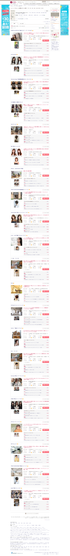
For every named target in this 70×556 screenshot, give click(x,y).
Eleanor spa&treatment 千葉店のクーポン (29, 178)
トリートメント (26, 531)
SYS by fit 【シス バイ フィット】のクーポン (30, 317)
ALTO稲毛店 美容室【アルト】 (17, 102)
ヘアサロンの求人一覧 (46, 21)
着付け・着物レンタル (21, 534)
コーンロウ (16, 531)
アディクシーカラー (12, 529)
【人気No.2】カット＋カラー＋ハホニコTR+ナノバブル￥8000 (32, 162)
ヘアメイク (45, 533)
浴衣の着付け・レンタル (39, 534)
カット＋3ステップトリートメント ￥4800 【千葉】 (31, 252)
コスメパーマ (40, 530)
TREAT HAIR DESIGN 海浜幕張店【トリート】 (20, 189)
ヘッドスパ (30, 531)
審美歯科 (36, 525)
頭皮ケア (23, 532)
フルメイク (12, 534)
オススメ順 (21, 23)
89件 (38, 110)
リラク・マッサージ (21, 525)
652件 (29, 267)
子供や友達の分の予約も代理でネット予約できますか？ (55, 46)
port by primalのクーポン (27, 68)
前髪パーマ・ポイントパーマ (23, 530)
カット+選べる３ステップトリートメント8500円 (30, 301)
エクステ (48, 530)
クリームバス (32, 532)
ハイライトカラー (27, 528)
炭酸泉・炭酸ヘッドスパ (27, 532)
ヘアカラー (43, 527)
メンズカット (15, 527)
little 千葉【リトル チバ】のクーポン (28, 157)
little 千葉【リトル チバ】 (15, 146)
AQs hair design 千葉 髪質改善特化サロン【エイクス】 (21, 79)
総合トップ (11, 5)
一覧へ (48, 43)
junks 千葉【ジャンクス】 (16, 488)
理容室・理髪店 (27, 535)
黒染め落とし (36, 529)
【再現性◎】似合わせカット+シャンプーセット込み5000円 (31, 296)
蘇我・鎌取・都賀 (43, 12)
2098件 (30, 385)
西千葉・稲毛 (33, 12)
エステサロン (51, 3)
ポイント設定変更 (53, 20)
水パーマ (18, 530)
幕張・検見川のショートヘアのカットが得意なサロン (29, 539)
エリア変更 (18, 13)
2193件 (30, 88)
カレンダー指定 (42, 15)
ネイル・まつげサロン (32, 3)
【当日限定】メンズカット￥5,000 (28, 229)
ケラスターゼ (11, 533)
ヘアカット (11, 527)
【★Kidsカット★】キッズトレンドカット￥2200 (30, 437)
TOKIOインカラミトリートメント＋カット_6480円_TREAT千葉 (32, 484)
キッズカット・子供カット (26, 527)
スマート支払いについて (54, 41)
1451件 (30, 291)
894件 (39, 385)
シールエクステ (13, 531)
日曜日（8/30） (36, 15)
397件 (39, 430)
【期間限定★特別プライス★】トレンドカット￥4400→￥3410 (32, 435)
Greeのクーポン (26, 294)
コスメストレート (44, 530)
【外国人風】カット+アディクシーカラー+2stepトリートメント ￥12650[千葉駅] (34, 93)
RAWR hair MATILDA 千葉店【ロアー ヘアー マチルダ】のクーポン (32, 43)
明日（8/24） (26, 15)
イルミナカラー (31, 528)
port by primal (13, 54)
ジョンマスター (18, 533)
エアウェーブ (36, 530)
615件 (39, 452)
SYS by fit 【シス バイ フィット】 (17, 305)
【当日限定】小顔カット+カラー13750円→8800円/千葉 (31, 231)
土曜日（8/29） (31, 15)
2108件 (30, 337)
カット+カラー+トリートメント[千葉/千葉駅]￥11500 (30, 506)
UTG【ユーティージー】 (15, 421)
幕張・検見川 (38, 12)
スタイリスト (53, 25)
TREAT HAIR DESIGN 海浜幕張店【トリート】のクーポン (31, 201)
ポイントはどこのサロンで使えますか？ (55, 45)
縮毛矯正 (11, 530)
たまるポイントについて (54, 18)
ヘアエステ (20, 532)
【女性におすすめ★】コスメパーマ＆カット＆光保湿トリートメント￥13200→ (34, 440)
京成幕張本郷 (18, 547)
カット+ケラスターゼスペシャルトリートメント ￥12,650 (31, 342)
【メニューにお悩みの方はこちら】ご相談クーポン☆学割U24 (32, 254)
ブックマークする (46, 30)
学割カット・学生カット (20, 527)
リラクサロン (45, 3)
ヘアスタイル (27, 3)
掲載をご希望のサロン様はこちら (54, 552)
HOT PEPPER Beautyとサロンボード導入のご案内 (41, 552)
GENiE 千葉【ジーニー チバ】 (16, 398)
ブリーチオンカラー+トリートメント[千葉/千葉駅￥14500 (31, 504)
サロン (52, 24)
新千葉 (25, 547)
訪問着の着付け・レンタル (46, 534)
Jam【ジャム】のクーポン (27, 135)
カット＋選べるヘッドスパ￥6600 (28, 142)
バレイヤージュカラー (39, 528)
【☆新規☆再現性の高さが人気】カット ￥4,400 (30, 457)
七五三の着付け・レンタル (13, 535)
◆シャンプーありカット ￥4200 (28, 115)
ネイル (14, 525)
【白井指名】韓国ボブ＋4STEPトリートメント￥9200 (31, 415)
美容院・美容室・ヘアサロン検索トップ (18, 5)
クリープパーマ (32, 530)
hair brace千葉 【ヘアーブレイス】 (17, 375)
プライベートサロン (23, 535)
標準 (14, 23)
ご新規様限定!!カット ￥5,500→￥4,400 (29, 369)
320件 (29, 132)
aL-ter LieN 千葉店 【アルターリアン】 (18, 235)
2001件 (39, 337)
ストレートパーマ (45, 529)
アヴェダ (15, 533)
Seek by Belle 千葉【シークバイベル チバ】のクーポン (31, 224)
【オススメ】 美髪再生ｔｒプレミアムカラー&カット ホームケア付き (33, 120)
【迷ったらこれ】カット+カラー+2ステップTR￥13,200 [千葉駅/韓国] (33, 324)
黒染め (33, 529)
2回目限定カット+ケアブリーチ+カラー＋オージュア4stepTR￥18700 (33, 70)
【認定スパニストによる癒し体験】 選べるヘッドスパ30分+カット (32, 183)
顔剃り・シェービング (38, 527)
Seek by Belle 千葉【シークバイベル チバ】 (19, 212)
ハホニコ (22, 533)
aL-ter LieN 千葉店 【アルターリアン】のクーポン (30, 247)
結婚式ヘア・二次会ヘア (33, 533)
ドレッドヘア (19, 531)
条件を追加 (47, 18)
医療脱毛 (39, 525)
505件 (39, 291)
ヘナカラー (44, 528)
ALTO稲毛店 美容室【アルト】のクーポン (29, 113)
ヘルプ (59, 1)
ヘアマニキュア (21, 529)
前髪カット (31, 527)
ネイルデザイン (53, 28)
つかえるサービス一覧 (54, 19)
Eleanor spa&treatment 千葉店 (17, 168)
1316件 (39, 132)
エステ (25, 525)
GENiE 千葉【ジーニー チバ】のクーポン (29, 410)
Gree (12, 283)
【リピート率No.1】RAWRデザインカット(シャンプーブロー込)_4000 (33, 48)
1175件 (30, 497)
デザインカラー (18, 528)
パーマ (42, 529)
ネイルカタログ (39, 3)
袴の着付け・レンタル (26, 534)
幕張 (12, 547)
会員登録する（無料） (55, 11)
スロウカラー (17, 529)
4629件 (30, 244)
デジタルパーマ (15, 530)
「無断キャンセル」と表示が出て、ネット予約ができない (55, 49)
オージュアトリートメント (37, 532)
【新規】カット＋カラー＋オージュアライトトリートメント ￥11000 (33, 347)
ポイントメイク (16, 534)
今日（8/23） (21, 15)
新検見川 (22, 547)
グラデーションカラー (13, 528)
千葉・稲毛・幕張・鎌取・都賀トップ (32, 5)
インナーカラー (22, 528)
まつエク (17, 525)
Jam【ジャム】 (14, 124)
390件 (29, 474)
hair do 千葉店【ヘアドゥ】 (16, 328)
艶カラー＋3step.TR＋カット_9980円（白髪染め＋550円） (31, 206)
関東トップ (25, 5)
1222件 (39, 408)
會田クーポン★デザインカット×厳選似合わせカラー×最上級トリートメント (33, 140)
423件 (39, 88)
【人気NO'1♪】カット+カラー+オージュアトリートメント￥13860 (32, 392)
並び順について (48, 23)
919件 (29, 314)
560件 (39, 244)
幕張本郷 (15, 547)
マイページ (55, 1)
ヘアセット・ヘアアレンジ (27, 533)
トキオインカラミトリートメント (45, 532)
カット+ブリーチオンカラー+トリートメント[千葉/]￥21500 (31, 509)
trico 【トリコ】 (16, 258)
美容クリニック (57, 3)
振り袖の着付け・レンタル (33, 534)
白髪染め (39, 529)
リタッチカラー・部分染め (26, 529)
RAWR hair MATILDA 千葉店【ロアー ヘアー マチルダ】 (21, 30)
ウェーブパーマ (28, 530)
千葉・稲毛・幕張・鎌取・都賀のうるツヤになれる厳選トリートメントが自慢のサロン (37, 543)
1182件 (39, 474)
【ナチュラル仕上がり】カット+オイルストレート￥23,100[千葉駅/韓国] (33, 319)
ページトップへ (47, 519)
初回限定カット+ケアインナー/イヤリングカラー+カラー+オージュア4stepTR (34, 75)
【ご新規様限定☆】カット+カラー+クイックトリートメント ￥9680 (32, 390)
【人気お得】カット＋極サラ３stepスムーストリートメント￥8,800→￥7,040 (34, 279)
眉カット (34, 527)
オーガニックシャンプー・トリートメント (37, 531)
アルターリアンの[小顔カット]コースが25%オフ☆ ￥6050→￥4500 (32, 249)
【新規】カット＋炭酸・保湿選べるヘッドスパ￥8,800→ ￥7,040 (32, 274)
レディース (44, 1)
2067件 (39, 314)
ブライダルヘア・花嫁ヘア (40, 533)
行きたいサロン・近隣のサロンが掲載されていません (55, 43)
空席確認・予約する (45, 40)
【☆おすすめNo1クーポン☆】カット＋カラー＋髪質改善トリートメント (33, 462)
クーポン (52, 26)
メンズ (48, 1)
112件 (29, 430)
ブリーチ (31, 529)
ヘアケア (23, 531)
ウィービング (35, 528)
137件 (39, 497)
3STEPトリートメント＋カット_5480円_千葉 (29, 479)
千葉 (30, 12)
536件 (29, 110)
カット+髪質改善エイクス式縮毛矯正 (28, 98)
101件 (39, 267)
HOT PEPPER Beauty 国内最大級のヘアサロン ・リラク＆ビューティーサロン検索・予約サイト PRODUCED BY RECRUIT (13, 2)
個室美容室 (19, 535)
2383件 (30, 408)
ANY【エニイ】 (14, 443)
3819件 (30, 452)
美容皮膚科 (33, 525)
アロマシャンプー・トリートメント (14, 532)
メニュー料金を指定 (18, 18)
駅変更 (23, 13)
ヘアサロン (20, 3)
